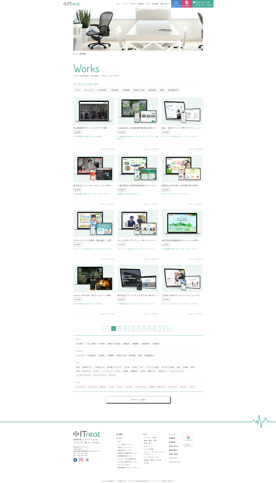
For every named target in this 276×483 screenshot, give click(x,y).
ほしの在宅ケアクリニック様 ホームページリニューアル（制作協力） (138, 240)
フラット (183, 387)
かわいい (103, 387)
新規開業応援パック (125, 456)
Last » (168, 328)
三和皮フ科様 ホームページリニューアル (181, 295)
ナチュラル (161, 387)
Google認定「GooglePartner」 (188, 445)
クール (111, 387)
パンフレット (108, 371)
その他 (99, 136)
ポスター (97, 371)
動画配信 (136, 344)
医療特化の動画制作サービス (128, 453)
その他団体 (102, 90)
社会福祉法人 (173, 90)
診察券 (185, 367)
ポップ (192, 387)
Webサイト (89, 136)
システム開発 (148, 449)
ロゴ (141, 367)
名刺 (78, 367)
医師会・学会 (139, 90)
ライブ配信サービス (125, 444)
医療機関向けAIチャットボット (129, 467)
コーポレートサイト (147, 136)
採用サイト (163, 371)
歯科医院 (152, 90)
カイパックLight (124, 465)
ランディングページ (181, 194)
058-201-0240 (82, 453)
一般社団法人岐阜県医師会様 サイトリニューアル (138, 185)
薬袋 (192, 367)
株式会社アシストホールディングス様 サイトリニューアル (93, 185)
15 (147, 328)
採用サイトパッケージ (125, 447)
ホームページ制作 (150, 437)
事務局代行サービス (125, 450)
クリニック (89, 90)
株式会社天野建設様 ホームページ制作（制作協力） (182, 240)
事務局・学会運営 (114, 344)
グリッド (120, 387)
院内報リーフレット (114, 367)
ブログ (148, 4)
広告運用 (156, 344)
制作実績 (132, 4)
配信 (178, 367)
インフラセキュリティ (152, 457)
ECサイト (112, 375)
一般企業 (114, 90)
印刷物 (125, 371)
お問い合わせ (164, 4)
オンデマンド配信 (168, 367)
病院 (162, 90)
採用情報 (155, 4)
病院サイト (152, 371)
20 (152, 328)
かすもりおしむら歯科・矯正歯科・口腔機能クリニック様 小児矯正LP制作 (93, 240)
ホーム (75, 54)
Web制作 (77, 132)
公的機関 (125, 90)
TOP (118, 4)
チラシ (118, 371)
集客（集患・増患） (151, 440)
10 (141, 328)
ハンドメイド (172, 387)
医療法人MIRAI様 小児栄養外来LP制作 (180, 185)
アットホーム (81, 387)
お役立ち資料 (176, 6)
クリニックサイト (192, 136)
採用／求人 (148, 443)
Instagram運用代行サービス (128, 462)
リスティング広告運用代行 (127, 459)
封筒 (78, 371)
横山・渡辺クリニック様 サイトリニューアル (182, 127)
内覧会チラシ (87, 367)
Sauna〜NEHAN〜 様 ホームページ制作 (92, 295)
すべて (77, 90)
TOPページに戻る (138, 399)
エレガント (93, 387)
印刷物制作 (146, 344)
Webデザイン (149, 446)
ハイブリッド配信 (152, 367)
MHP (119, 441)
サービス (124, 4)
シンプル (129, 387)
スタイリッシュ (140, 387)
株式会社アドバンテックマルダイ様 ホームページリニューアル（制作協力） (138, 295)
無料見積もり (186, 6)
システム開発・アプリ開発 (95, 344)
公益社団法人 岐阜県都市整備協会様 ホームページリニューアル (138, 127)
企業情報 (140, 4)
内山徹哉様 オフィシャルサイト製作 (90, 127)
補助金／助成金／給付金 (152, 460)
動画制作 (126, 344)
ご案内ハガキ (99, 367)
